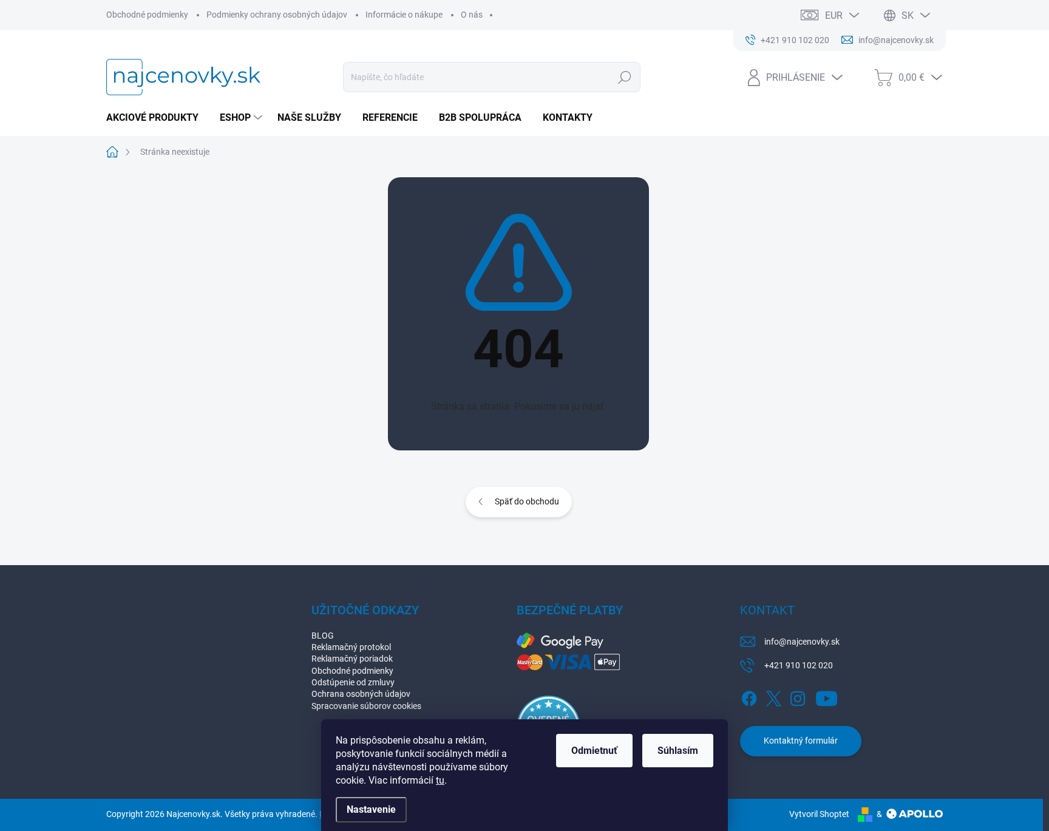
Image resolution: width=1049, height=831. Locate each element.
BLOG (322, 635)
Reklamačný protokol (351, 647)
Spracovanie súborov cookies (366, 706)
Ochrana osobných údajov (360, 694)
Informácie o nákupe (404, 14)
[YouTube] (826, 696)
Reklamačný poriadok (352, 658)
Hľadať (625, 77)
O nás (472, 14)
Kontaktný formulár (801, 740)
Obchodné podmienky (147, 14)
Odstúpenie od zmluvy (353, 682)
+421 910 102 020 (798, 665)
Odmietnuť (594, 750)
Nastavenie (371, 809)
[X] (773, 696)
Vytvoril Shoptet (819, 814)
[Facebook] (749, 696)
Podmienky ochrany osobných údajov (276, 14)
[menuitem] (157, 118)
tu (440, 780)
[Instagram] (798, 696)
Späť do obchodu (527, 501)
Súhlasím (677, 750)
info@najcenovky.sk (802, 641)
